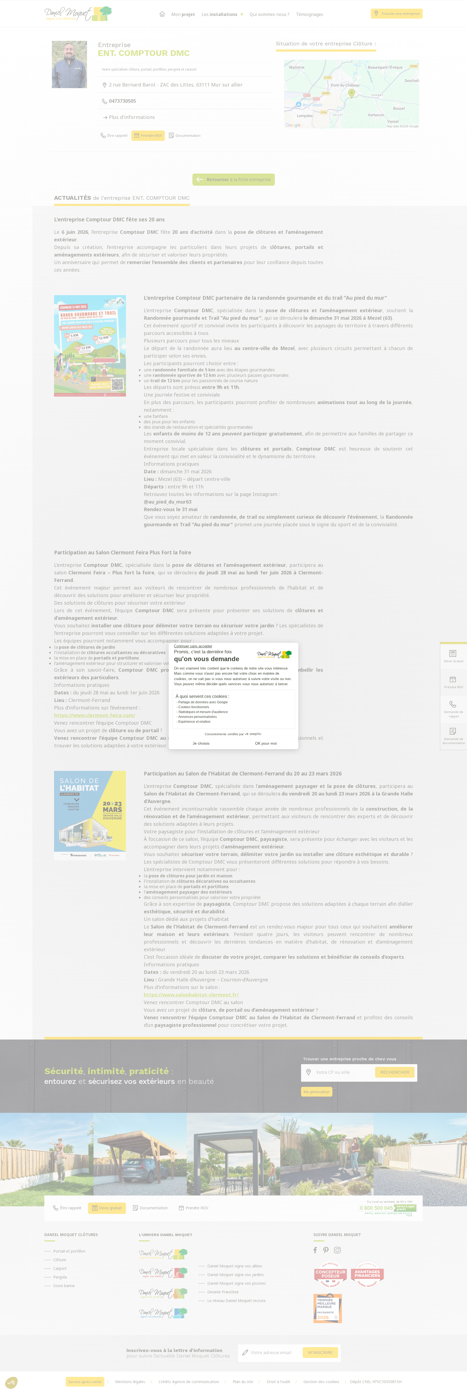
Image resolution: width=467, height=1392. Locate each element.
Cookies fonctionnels (193, 707)
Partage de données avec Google (203, 702)
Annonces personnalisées (197, 717)
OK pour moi (266, 743)
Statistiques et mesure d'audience (203, 712)
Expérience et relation (194, 722)
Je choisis (201, 743)
